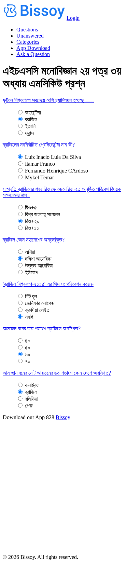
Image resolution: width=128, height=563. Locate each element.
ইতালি (30, 126)
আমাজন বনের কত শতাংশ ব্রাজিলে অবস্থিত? (42, 328)
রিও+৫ (31, 207)
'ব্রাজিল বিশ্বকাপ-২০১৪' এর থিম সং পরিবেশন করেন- (48, 284)
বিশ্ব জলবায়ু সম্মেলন (42, 214)
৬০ (27, 354)
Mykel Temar (39, 177)
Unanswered (30, 36)
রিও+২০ (32, 221)
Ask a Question (33, 54)
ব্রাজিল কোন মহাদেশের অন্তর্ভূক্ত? (34, 240)
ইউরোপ (31, 272)
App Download (33, 48)
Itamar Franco (40, 164)
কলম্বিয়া (32, 385)
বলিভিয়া (31, 399)
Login (73, 18)
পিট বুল (31, 296)
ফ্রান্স (29, 133)
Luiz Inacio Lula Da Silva (53, 157)
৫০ (27, 348)
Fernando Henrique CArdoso (56, 171)
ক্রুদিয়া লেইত (37, 310)
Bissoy (63, 417)
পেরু (28, 406)
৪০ (27, 341)
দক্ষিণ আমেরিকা (38, 259)
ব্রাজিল (31, 119)
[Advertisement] (64, 490)
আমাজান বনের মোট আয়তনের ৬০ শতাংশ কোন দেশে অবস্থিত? (57, 373)
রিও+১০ (32, 228)
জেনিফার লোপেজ (40, 303)
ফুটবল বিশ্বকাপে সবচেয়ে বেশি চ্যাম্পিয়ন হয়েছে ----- (48, 100)
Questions (27, 29)
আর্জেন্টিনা (33, 112)
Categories (27, 42)
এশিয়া (30, 252)
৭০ (27, 361)
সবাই (29, 317)
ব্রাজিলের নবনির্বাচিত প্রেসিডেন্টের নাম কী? (39, 145)
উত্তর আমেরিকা (39, 266)
